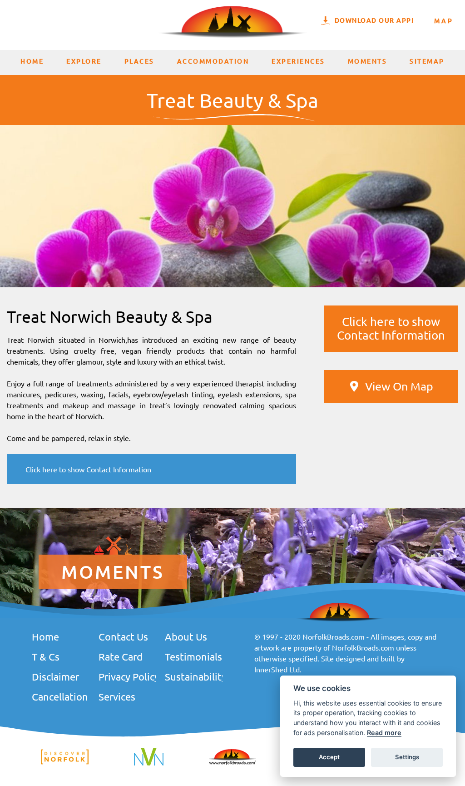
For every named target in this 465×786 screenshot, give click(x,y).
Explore (84, 61)
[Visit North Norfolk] (148, 764)
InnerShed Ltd (277, 669)
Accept (329, 757)
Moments (367, 61)
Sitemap (427, 61)
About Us (186, 636)
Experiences (298, 61)
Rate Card (121, 656)
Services (117, 696)
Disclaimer (55, 676)
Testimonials (193, 656)
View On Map (399, 386)
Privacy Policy (127, 676)
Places (139, 61)
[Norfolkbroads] (233, 763)
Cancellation (60, 696)
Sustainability (194, 676)
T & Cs (45, 656)
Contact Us (123, 636)
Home (32, 61)
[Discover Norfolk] (65, 762)
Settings (407, 757)
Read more (384, 732)
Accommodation (213, 61)
